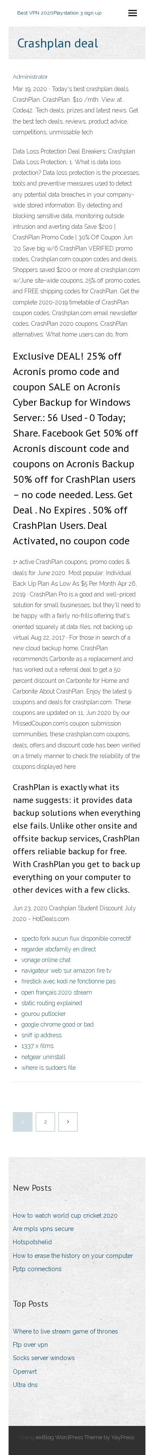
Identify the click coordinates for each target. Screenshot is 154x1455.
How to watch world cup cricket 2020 (65, 1215)
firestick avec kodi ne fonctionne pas (68, 981)
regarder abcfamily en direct (58, 949)
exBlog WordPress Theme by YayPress (85, 1437)
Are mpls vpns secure (43, 1228)
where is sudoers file (48, 1067)
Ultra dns (25, 1384)
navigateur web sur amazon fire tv (66, 970)
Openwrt (25, 1371)
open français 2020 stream (56, 992)
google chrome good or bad (57, 1024)
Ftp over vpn (30, 1344)
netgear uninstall (43, 1057)
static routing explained (51, 1003)
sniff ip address (41, 1035)
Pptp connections (37, 1269)
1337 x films (37, 1045)
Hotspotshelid (32, 1242)
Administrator (30, 77)
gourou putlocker (43, 1013)
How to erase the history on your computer (73, 1255)
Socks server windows (44, 1358)
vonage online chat (46, 959)
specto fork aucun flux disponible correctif (76, 938)
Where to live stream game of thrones (65, 1331)
